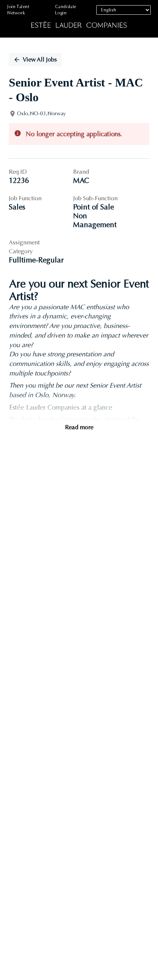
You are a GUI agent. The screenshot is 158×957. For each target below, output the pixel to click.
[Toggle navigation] (11, 19)
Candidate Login (65, 9)
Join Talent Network (18, 9)
